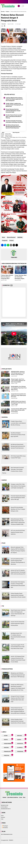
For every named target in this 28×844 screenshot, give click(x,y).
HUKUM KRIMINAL (8, 743)
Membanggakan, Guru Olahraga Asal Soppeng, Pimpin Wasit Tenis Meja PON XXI (19, 388)
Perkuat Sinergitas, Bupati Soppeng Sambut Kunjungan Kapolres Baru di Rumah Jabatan (18, 595)
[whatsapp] (8, 245)
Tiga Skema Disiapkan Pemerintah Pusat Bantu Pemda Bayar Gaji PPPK (14, 121)
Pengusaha (4, 240)
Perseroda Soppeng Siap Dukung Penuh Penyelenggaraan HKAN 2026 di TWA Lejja (18, 497)
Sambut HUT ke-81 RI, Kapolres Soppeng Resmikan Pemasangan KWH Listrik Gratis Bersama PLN (18, 572)
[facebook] (2, 2)
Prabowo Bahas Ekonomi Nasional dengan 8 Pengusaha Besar (7, 277)
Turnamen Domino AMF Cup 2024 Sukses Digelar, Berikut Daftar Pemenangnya (18, 410)
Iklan (24, 797)
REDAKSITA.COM (4, 805)
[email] (14, 245)
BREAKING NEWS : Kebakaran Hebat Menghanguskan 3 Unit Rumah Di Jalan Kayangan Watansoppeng (18, 373)
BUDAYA (8, 739)
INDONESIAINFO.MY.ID (6, 808)
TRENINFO (11, 840)
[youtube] (8, 2)
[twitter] (4, 2)
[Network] (19, 6)
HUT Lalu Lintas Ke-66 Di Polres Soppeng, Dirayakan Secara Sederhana (18, 532)
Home (2, 815)
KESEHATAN (21, 743)
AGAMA (8, 735)
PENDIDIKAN (21, 751)
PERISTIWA (8, 755)
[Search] (26, 2)
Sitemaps (3, 817)
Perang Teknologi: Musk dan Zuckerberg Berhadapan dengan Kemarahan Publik (13, 111)
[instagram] (6, 2)
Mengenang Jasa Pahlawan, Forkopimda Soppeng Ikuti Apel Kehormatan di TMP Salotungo (18, 674)
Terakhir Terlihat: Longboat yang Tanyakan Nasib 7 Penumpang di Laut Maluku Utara (14, 105)
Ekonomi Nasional (11, 237)
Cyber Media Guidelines (12, 797)
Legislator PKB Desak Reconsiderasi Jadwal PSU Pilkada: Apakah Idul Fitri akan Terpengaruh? (14, 99)
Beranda (3, 11)
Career (20, 797)
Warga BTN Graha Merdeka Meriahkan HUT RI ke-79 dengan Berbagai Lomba (18, 509)
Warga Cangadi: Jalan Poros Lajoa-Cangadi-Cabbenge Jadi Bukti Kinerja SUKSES (18, 380)
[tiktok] (10, 2)
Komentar (5, 827)
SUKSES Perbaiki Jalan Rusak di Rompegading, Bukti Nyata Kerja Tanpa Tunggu (18, 403)
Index (2, 819)
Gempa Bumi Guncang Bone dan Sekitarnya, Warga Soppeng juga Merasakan (18, 395)
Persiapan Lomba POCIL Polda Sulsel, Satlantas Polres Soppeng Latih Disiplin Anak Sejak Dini (18, 486)
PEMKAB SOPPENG (8, 751)
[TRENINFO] (8, 7)
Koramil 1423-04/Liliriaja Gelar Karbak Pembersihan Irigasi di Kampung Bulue (17, 623)
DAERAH (21, 739)
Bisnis (3, 237)
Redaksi (4, 797)
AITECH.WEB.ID (4, 807)
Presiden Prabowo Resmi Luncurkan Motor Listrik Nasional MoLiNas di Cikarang (14, 116)
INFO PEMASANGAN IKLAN (6, 834)
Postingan (5, 825)
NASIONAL (20, 237)
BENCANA (21, 735)
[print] (11, 245)
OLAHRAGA (21, 747)
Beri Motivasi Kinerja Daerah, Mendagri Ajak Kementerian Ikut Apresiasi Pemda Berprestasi (13, 126)
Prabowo (7, 11)
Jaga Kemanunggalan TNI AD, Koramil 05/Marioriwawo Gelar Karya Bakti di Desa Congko (17, 646)
